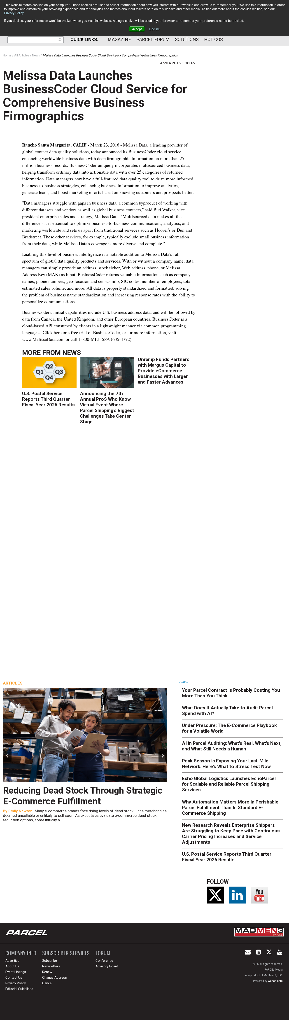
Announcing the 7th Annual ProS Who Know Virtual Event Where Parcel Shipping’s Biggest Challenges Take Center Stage (107, 407)
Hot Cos (213, 39)
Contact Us (13, 978)
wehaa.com (275, 981)
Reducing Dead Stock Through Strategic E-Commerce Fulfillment (83, 796)
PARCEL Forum (153, 39)
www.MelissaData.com (44, 339)
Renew (47, 972)
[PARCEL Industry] (27, 933)
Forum (103, 953)
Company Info (20, 953)
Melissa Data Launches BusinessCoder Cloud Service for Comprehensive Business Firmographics (95, 95)
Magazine (119, 39)
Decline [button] (154, 29)
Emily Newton (20, 811)
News (71, 352)
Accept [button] (137, 29)
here (58, 332)
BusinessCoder (83, 165)
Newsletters (51, 966)
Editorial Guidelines (19, 989)
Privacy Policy (13, 13)
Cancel (47, 983)
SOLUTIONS (187, 39)
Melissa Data (135, 145)
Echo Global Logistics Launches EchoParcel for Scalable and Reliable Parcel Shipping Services (229, 784)
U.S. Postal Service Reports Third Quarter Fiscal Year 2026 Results (48, 399)
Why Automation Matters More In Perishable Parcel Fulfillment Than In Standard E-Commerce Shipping (230, 807)
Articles (13, 683)
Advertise (12, 961)
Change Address (54, 978)
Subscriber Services (66, 953)
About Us (12, 966)
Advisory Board (107, 966)
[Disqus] (109, 494)
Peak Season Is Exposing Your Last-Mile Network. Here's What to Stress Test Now (226, 763)
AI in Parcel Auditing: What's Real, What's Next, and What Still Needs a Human (232, 746)
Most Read (184, 682)
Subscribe (49, 961)
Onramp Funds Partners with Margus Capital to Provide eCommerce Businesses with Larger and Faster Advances (163, 371)
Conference (104, 961)
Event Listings (15, 972)
